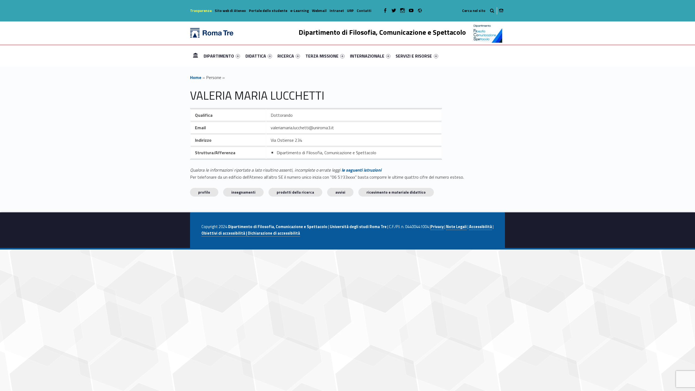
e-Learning (299, 10)
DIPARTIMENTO (219, 56)
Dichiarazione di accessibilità (274, 233)
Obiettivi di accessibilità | (224, 233)
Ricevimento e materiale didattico (396, 192)
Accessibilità (480, 227)
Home (195, 55)
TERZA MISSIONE (322, 56)
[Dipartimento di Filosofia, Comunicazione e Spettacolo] (211, 32)
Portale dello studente (268, 10)
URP (350, 10)
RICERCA (285, 56)
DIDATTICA (255, 56)
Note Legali (456, 227)
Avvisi (340, 192)
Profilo (204, 192)
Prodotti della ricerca (295, 192)
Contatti (364, 10)
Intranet (337, 10)
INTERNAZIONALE (367, 56)
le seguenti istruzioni (361, 170)
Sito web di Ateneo (230, 10)
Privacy (437, 227)
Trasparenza (201, 10)
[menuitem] (195, 56)
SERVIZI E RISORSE (414, 56)
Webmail (319, 10)
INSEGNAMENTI (243, 192)
